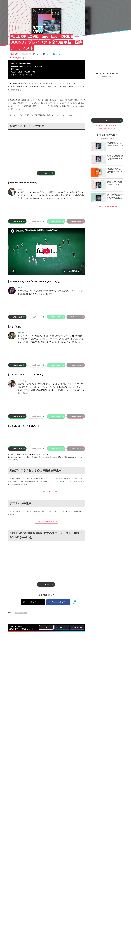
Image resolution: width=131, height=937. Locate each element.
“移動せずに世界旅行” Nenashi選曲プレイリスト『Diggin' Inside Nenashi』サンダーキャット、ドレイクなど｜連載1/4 (115, 196)
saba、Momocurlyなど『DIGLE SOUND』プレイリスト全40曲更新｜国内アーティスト (115, 145)
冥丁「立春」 (15, 69)
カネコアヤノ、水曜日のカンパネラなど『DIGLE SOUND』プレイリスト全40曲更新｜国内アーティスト (115, 158)
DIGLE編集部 (18, 58)
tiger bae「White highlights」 (21, 63)
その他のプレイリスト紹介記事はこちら (107, 206)
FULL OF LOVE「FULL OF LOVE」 (23, 72)
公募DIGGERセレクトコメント (21, 75)
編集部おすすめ (21, 613)
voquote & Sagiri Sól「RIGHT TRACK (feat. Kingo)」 (30, 66)
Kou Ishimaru (29, 58)
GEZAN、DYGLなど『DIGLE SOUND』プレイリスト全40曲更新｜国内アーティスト (114, 182)
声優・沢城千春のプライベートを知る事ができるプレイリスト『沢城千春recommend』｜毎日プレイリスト (115, 170)
